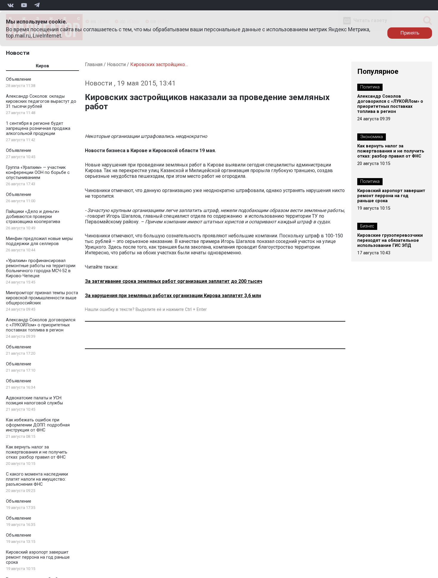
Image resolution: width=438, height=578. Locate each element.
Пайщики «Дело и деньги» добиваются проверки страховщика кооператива (33, 216)
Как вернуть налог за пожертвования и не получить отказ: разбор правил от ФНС (36, 452)
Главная (93, 64)
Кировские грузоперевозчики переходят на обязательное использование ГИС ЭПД (390, 240)
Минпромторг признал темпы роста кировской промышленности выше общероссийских (42, 298)
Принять (409, 32)
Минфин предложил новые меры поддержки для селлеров (39, 241)
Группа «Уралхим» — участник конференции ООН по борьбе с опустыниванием (38, 172)
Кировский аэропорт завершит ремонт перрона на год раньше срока (38, 557)
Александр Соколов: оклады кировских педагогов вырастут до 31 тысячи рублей (41, 101)
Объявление (18, 79)
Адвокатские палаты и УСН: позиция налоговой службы (34, 400)
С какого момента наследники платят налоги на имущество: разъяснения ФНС (37, 479)
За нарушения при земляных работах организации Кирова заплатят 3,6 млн (173, 295)
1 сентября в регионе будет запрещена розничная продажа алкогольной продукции (38, 128)
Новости (17, 52)
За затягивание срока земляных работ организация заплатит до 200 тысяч (173, 281)
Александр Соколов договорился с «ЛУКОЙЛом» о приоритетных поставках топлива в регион (40, 325)
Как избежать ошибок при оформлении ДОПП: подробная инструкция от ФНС (38, 425)
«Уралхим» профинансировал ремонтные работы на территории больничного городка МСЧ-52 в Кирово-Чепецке (40, 268)
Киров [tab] (42, 65)
